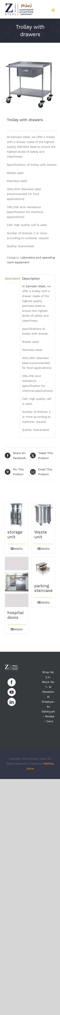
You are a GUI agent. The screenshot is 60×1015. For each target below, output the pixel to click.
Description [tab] (11, 278)
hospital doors (15, 615)
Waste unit (40, 534)
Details (18, 548)
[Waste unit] (43, 515)
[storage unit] (16, 515)
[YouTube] (12, 692)
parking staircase (43, 588)
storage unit (14, 534)
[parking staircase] (43, 568)
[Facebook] (12, 682)
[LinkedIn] (12, 702)
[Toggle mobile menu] (53, 10)
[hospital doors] (16, 582)
